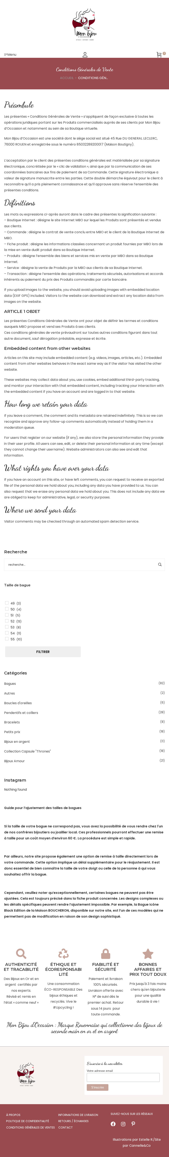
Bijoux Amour (14, 761)
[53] (6, 626)
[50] (6, 608)
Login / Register (85, 55)
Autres (9, 693)
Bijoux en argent (17, 741)
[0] (159, 55)
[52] (6, 620)
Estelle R (146, 1139)
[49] (6, 603)
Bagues (10, 683)
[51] (6, 614)
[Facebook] (113, 1124)
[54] (6, 632)
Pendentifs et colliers (21, 712)
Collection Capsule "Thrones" (27, 751)
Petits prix (12, 732)
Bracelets (12, 722)
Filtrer (43, 651)
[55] (6, 638)
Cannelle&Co (140, 1145)
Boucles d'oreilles (18, 703)
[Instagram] (123, 1124)
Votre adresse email (100, 1070)
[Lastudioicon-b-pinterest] (133, 1124)
